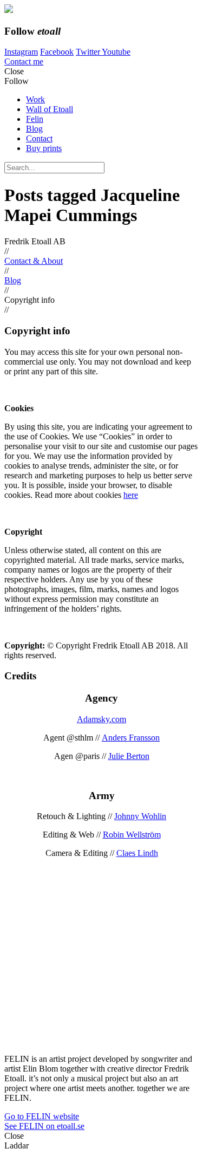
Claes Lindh (137, 853)
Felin (34, 119)
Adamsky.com (101, 719)
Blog (34, 128)
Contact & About (33, 260)
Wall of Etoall (49, 109)
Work (35, 99)
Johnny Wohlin (140, 816)
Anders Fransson (131, 737)
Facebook (57, 51)
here (130, 494)
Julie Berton (128, 756)
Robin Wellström (132, 834)
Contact (39, 138)
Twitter (89, 51)
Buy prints (44, 148)
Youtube (116, 51)
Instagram (21, 51)
